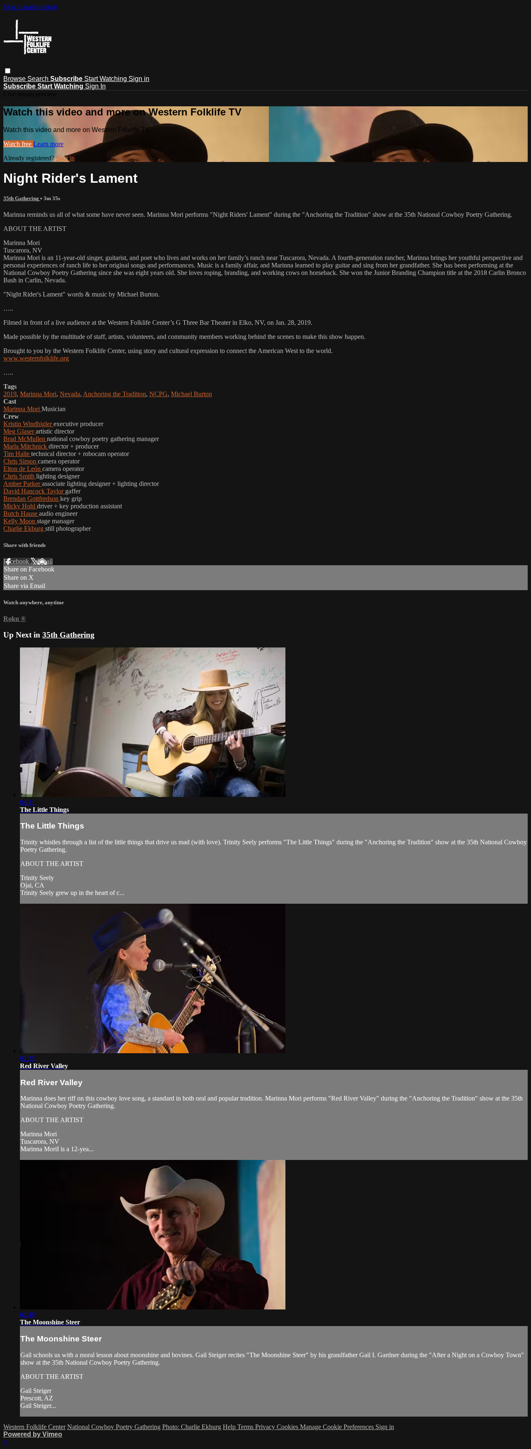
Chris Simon (20, 461)
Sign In (95, 86)
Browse (15, 78)
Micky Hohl (20, 506)
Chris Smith (19, 476)
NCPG (158, 393)
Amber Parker (22, 483)
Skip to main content (30, 6)
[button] (7, 71)
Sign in (139, 78)
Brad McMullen (25, 438)
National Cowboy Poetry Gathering (114, 1426)
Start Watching (106, 78)
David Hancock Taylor (34, 491)
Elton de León (22, 468)
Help (230, 1426)
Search (38, 78)
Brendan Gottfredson (31, 498)
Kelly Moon (20, 521)
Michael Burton (191, 393)
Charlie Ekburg (24, 528)
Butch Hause (21, 513)
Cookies (288, 1426)
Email (45, 561)
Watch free (18, 143)
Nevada (70, 393)
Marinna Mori (38, 393)
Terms (246, 1426)
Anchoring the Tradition (114, 393)
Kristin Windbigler (28, 423)
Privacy (266, 1426)
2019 (10, 393)
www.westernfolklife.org (36, 358)
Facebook (17, 561)
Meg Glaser (19, 431)
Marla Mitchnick (26, 446)
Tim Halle (17, 453)
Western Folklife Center (34, 1426)
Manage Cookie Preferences (337, 1426)
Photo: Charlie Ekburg (191, 1426)
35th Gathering (21, 198)
